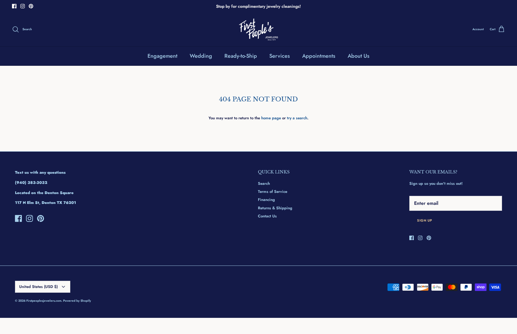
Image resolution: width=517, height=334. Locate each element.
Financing (266, 199)
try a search (297, 118)
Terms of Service (272, 191)
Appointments (318, 56)
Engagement (162, 56)
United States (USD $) (38, 286)
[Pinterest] (31, 6)
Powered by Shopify (77, 300)
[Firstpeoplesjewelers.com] (258, 29)
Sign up (424, 220)
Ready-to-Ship (240, 56)
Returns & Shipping (275, 208)
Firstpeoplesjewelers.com (43, 300)
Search (264, 183)
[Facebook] (14, 6)
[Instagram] (22, 6)
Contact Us (267, 216)
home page (271, 118)
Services (279, 56)
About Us (358, 56)
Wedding (201, 56)
